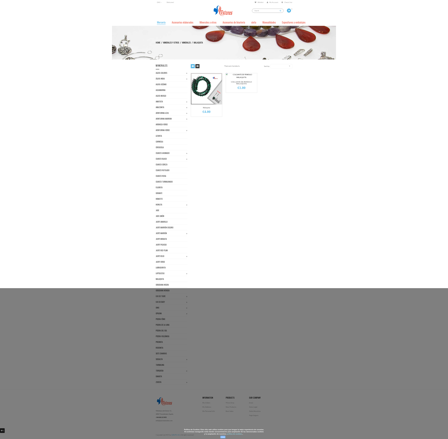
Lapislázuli (160, 273)
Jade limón (160, 216)
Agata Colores (161, 73)
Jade (157, 210)
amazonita (160, 107)
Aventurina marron (164, 119)
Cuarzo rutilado (162, 170)
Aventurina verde (163, 130)
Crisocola (160, 147)
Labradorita (161, 268)
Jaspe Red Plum (162, 250)
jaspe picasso (161, 245)
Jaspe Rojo (160, 256)
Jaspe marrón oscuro (164, 228)
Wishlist (260, 2)
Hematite (159, 199)
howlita (159, 205)
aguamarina (160, 90)
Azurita (159, 136)
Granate (159, 193)
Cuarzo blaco (161, 159)
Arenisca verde (162, 125)
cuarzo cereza (161, 165)
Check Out (288, 2)
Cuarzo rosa (161, 176)
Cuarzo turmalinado (164, 182)
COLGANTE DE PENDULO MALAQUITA (241, 83)
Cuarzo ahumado (163, 153)
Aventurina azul (162, 113)
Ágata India (160, 79)
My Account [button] (273, 2)
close (223, 437)
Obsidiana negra (162, 285)
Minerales (162, 65)
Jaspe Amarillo (162, 222)
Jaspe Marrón (161, 233)
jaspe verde (160, 262)
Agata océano (161, 84)
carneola (159, 142)
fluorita (159, 187)
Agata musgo (161, 96)
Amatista (159, 102)
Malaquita (160, 279)
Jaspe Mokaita (161, 239)
